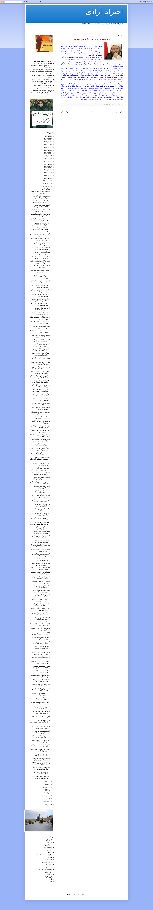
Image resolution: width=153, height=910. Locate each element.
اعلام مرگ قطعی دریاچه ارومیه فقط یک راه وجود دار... (41, 336)
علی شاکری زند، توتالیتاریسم (43, 88)
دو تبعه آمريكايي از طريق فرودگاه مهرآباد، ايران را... (40, 318)
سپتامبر (47, 189)
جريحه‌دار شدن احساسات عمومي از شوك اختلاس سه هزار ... (40, 500)
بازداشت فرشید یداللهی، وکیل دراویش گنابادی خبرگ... (41, 536)
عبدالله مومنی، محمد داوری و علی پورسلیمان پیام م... (41, 243)
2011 (50, 178)
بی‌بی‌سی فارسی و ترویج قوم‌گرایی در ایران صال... (41, 541)
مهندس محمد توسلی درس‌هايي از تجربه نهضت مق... (40, 754)
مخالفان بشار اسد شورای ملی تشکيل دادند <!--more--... (41, 417)
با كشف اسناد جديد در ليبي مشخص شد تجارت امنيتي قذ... (40, 633)
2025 (50, 139)
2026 (50, 136)
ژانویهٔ (48, 801)
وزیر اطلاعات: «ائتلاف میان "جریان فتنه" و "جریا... (41, 559)
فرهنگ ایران (48, 859)
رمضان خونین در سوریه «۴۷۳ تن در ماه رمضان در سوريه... (40, 763)
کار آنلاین (49, 874)
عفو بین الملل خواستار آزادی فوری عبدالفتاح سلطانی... (40, 491)
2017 (50, 161)
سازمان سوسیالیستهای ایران (43, 855)
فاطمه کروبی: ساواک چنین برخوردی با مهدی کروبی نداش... (42, 276)
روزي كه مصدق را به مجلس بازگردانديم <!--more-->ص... (40, 224)
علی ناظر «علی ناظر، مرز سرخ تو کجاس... (41, 527)
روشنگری (49, 852)
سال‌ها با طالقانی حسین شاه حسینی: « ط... (41, 295)
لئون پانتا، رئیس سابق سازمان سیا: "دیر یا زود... (40, 514)
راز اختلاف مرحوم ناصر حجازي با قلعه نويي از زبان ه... (40, 716)
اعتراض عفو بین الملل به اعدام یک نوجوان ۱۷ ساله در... (40, 286)
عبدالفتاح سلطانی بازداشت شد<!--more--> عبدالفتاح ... (40, 550)
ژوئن (48, 787)
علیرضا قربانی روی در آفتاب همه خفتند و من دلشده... (40, 586)
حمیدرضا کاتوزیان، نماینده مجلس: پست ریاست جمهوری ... (40, 262)
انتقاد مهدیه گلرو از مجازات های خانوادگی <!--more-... (41, 741)
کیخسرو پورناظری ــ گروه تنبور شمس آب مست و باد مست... (40, 658)
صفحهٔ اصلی (92, 112)
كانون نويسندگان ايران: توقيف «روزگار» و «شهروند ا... (41, 595)
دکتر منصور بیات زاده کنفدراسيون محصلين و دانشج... (40, 469)
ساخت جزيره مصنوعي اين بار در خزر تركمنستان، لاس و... (40, 444)
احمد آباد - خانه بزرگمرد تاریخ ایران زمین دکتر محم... (40, 219)
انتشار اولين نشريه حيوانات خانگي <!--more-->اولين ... (40, 376)
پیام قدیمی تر (65, 112)
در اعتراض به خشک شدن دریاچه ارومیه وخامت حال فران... (40, 349)
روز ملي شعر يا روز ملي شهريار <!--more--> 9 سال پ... (40, 313)
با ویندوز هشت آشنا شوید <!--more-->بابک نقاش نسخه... (41, 206)
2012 (50, 175)
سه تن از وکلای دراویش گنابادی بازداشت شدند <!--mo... (41, 591)
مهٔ (49, 790)
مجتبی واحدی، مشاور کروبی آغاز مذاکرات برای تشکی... (40, 482)
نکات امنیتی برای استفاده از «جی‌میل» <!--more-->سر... (41, 309)
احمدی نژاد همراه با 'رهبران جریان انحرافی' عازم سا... (40, 363)
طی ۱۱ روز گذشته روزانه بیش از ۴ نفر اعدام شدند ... (40, 435)
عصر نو (50, 857)
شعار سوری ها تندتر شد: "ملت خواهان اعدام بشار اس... (41, 736)
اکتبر (48, 186)
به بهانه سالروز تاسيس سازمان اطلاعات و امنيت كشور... (41, 299)
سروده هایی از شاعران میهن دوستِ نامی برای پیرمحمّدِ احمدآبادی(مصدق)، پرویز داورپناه (41, 71)
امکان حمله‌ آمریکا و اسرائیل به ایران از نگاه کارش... (41, 509)
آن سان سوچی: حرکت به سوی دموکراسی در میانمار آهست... (40, 367)
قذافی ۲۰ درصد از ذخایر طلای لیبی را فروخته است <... (41, 604)
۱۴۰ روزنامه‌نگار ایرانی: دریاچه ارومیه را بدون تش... (41, 707)
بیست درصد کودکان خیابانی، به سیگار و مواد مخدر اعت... (41, 440)
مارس (48, 795)
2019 (50, 156)
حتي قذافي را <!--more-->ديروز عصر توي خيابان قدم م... (40, 564)
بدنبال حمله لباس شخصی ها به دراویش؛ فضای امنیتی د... (41, 727)
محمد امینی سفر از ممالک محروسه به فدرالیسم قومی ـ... (40, 253)
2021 (50, 150)
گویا (51, 879)
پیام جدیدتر (119, 112)
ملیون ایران (48, 864)
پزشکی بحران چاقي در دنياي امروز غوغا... (41, 694)
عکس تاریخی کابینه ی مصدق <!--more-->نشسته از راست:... (40, 667)
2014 (50, 170)
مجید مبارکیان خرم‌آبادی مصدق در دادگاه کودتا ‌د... (40, 676)
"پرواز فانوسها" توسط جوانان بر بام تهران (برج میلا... (41, 426)
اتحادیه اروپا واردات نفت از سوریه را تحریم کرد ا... (40, 689)
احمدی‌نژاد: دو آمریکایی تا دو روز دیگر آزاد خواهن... (40, 496)
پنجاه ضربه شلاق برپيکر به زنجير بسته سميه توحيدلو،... (40, 453)
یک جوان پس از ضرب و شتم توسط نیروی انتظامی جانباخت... (41, 619)
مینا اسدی (49, 867)
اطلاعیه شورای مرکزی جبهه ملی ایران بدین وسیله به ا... (40, 290)
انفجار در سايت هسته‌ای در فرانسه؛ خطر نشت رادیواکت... (40, 523)
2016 (50, 164)
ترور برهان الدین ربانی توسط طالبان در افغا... (40, 331)
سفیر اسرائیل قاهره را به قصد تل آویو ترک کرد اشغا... (40, 573)
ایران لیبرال (48, 842)
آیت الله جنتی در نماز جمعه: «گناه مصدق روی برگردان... (40, 662)
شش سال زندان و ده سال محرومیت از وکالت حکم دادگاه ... (40, 459)
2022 (50, 147)
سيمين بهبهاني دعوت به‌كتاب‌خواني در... (41, 399)
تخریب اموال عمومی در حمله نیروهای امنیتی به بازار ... (41, 698)
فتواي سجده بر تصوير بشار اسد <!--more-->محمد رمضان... (41, 201)
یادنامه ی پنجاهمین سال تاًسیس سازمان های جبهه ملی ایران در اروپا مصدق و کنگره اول (41, 91)
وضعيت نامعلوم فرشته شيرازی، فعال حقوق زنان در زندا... (40, 271)
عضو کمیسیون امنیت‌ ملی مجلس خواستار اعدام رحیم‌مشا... (40, 473)
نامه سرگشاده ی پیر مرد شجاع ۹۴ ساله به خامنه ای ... (40, 642)
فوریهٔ (48, 798)
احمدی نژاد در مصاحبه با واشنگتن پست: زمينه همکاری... (40, 413)
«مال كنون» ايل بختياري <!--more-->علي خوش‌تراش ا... (41, 340)
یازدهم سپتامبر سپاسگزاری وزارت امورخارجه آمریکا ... (41, 532)
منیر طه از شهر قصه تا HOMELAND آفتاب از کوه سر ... (40, 229)
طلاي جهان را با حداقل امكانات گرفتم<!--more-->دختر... (41, 685)
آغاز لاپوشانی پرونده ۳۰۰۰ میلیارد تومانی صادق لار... (40, 281)
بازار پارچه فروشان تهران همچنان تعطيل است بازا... (40, 568)
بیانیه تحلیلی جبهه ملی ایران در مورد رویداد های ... (40, 638)
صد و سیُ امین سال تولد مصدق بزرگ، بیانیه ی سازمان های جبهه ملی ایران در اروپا (41, 65)
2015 (50, 167)
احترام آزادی (104, 12)
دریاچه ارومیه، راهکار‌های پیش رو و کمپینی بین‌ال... (40, 671)
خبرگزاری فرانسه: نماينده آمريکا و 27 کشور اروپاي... (40, 266)
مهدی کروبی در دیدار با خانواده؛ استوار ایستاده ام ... (41, 772)
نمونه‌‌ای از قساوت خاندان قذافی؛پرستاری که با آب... (40, 750)
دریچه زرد (49, 850)
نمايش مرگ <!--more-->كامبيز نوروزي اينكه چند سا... (41, 422)
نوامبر (48, 183)
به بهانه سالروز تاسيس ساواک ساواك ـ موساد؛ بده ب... (41, 248)
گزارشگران (48, 877)
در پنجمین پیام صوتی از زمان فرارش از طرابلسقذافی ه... (41, 759)
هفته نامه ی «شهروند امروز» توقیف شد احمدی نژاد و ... (41, 680)
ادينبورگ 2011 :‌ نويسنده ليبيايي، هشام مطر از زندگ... (40, 449)
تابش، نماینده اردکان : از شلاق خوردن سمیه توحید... (41, 327)
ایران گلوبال (48, 845)
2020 (50, 153)
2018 (50, 158)
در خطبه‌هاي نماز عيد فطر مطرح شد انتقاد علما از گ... (40, 712)
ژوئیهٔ (48, 784)
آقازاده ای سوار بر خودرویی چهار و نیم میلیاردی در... (40, 192)
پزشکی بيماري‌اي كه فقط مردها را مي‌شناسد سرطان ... (40, 304)
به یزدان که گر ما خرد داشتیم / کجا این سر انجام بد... (40, 582)
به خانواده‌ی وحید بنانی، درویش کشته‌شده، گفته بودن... (41, 577)
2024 (50, 142)
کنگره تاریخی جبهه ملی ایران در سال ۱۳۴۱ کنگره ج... (40, 745)
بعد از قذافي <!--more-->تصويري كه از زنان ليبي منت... (40, 629)
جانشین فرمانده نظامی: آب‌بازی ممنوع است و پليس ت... (40, 703)
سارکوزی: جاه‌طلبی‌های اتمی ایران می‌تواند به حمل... (41, 777)
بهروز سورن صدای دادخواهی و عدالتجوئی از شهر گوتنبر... (41, 358)
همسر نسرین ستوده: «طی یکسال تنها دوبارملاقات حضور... (42, 648)
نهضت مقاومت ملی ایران (44, 869)
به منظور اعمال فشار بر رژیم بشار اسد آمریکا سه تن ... (41, 768)
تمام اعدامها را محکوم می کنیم (43, 85)
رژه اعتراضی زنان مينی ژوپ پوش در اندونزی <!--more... (40, 372)
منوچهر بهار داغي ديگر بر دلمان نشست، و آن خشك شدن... (40, 653)
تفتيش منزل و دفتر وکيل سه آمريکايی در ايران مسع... (41, 197)
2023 (50, 144)
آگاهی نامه (49, 840)
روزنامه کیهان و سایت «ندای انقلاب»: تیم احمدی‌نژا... (41, 394)
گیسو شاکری (48, 881)
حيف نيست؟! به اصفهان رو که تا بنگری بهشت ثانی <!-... (40, 546)
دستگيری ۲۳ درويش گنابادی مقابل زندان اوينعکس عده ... (41, 345)
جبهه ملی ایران (47, 847)
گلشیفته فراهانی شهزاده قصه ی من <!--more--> (40, 464)
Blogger (69, 894)
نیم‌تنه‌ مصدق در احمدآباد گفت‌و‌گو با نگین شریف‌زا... (40, 215)
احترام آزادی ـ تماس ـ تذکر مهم (43, 61)
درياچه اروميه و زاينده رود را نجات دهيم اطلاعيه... (40, 404)
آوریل (48, 793)
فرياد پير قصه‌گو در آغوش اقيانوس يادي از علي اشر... (40, 609)
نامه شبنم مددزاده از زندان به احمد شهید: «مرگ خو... (40, 624)
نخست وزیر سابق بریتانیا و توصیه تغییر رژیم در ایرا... (40, 518)
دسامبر (47, 181)
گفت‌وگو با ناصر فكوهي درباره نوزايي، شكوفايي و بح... (41, 354)
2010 (50, 805)
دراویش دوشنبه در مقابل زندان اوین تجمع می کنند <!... (41, 385)
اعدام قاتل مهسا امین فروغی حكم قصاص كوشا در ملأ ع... (41, 478)
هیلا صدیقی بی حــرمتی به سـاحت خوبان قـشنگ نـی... (41, 381)
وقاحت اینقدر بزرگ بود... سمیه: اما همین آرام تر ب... (41, 431)
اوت (48, 781)
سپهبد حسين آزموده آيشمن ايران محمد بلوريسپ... (40, 600)
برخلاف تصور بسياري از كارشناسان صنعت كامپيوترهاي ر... (40, 722)
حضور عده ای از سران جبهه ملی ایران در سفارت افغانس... (40, 210)
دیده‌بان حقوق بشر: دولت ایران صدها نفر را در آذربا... (41, 487)
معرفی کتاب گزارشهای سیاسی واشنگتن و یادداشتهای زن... (40, 390)
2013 (50, 172)
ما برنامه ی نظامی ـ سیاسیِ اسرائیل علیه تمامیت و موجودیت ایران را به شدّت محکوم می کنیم (41, 81)
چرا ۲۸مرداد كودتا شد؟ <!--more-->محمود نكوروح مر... (40, 408)
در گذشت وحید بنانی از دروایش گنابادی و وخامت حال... (41, 613)
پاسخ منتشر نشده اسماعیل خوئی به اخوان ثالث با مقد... (40, 555)
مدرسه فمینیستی (47, 862)
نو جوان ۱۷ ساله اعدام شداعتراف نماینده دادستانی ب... (40, 322)
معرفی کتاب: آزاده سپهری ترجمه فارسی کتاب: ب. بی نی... (40, 257)
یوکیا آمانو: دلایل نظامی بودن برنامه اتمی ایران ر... (41, 505)
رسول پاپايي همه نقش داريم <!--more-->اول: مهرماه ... (40, 239)
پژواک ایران (48, 872)
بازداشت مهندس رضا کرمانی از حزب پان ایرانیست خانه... (40, 732)
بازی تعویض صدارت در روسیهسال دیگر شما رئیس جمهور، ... (40, 234)
